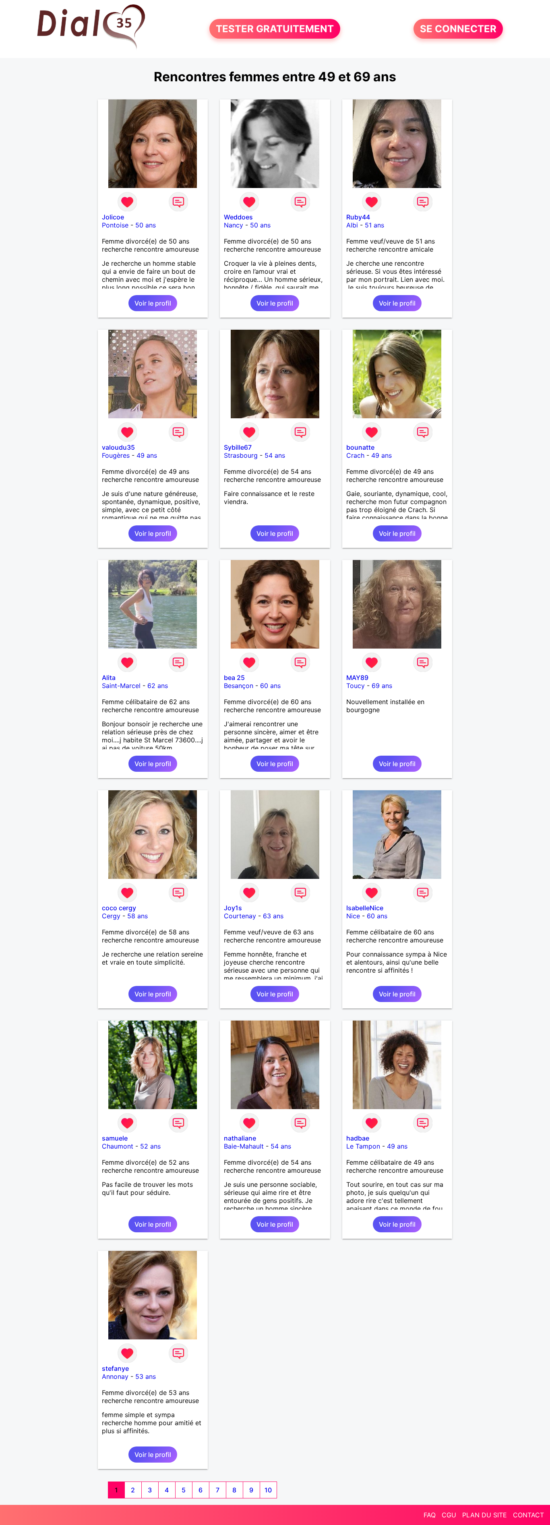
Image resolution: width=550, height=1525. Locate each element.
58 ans (137, 916)
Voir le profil (152, 303)
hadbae (357, 1138)
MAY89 (357, 678)
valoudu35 (118, 447)
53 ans (145, 1376)
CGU (449, 1515)
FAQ (430, 1515)
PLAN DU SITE (484, 1515)
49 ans (146, 455)
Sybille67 (238, 447)
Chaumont (117, 1146)
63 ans (273, 916)
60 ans (270, 686)
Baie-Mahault (244, 1146)
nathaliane (240, 1138)
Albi (352, 225)
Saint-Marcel (121, 686)
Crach (355, 455)
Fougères (116, 455)
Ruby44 (358, 217)
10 (268, 1490)
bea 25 (234, 678)
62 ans (157, 686)
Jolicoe (113, 217)
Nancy (233, 225)
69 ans (382, 686)
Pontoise (115, 225)
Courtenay (240, 916)
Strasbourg (241, 455)
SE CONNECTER (458, 29)
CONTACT (528, 1515)
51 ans (374, 225)
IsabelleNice (364, 908)
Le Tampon (363, 1146)
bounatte (360, 447)
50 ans (145, 225)
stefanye (115, 1368)
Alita (109, 678)
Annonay (115, 1376)
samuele (115, 1138)
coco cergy (119, 908)
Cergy (111, 916)
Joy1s (233, 908)
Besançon (238, 686)
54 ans (275, 455)
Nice (353, 916)
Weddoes (238, 217)
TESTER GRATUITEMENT (275, 29)
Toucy (355, 686)
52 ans (150, 1146)
